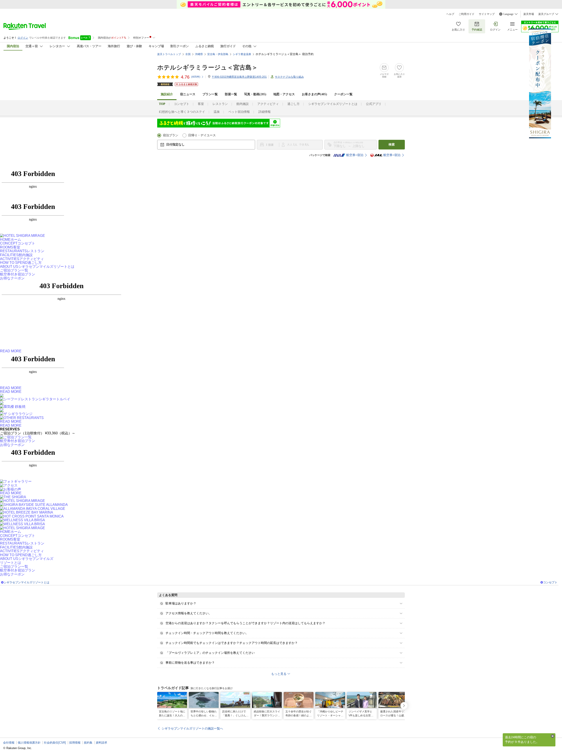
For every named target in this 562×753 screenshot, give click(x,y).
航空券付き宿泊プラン (17, 274)
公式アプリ (373, 104)
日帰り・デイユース (202, 135)
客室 (201, 104)
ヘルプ (450, 14)
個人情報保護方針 (29, 742)
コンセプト (181, 104)
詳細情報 (264, 111)
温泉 (217, 111)
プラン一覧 (210, 94)
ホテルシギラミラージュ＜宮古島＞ (207, 67)
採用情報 (75, 742)
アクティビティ (268, 104)
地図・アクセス (284, 94)
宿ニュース (187, 94)
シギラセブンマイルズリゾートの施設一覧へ (192, 728)
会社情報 (8, 742)
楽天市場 (528, 14)
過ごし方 (293, 104)
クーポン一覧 (343, 94)
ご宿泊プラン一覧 (14, 270)
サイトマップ (487, 14)
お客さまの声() (314, 94)
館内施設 (242, 104)
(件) (195, 76)
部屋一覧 (231, 94)
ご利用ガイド (466, 14)
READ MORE (11, 351)
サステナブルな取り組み (289, 76)
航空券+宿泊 (354, 155)
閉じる (552, 736)
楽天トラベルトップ (169, 54)
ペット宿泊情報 (239, 111)
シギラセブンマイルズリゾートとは (332, 104)
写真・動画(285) (255, 94)
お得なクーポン (12, 278)
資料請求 (101, 742)
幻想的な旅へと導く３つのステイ (182, 111)
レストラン (220, 104)
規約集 (88, 742)
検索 (392, 144)
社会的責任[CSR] (55, 742)
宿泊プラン (170, 135)
